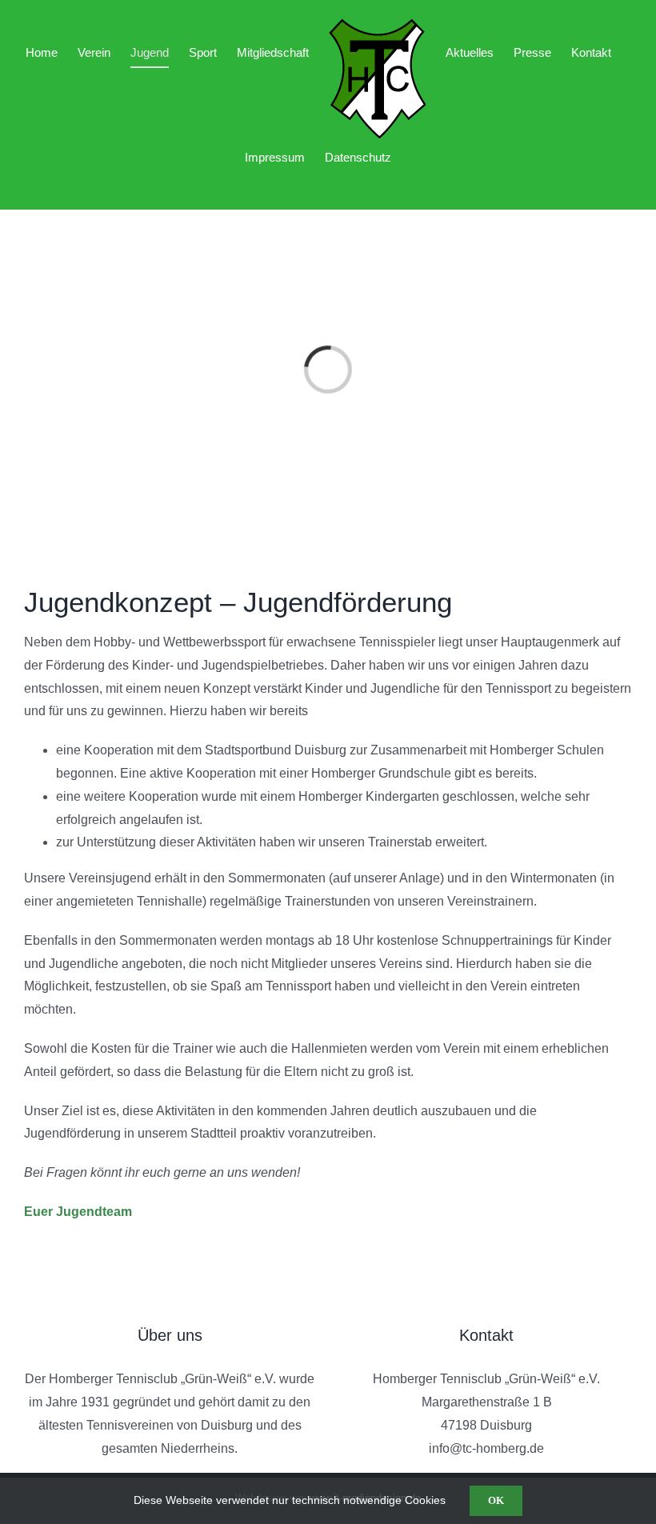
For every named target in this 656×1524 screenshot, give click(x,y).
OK (496, 1500)
